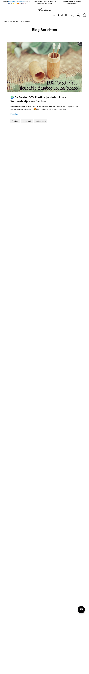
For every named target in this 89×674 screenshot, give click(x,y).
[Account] (78, 14)
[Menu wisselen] (4, 15)
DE (62, 15)
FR (66, 15)
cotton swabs (41, 121)
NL (58, 15)
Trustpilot (77, 2)
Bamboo (15, 121)
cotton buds (27, 121)
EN (54, 15)
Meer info (14, 114)
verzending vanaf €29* (16, 2)
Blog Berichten (44, 29)
